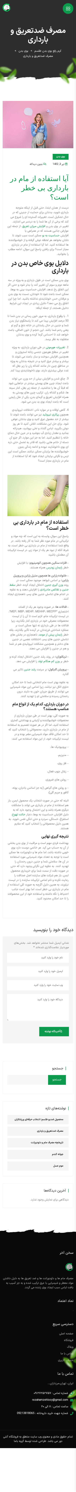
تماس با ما (66, 1353)
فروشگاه (68, 1340)
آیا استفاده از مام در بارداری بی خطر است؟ (39, 188)
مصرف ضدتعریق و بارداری (50, 1131)
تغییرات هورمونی (55, 347)
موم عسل (58, 1166)
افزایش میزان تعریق (33, 226)
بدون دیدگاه (36, 164)
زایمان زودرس (54, 567)
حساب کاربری (65, 1360)
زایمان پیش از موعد (50, 635)
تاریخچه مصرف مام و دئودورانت (47, 1142)
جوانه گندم (57, 1154)
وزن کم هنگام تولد (49, 661)
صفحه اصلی (66, 1334)
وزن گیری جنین (54, 585)
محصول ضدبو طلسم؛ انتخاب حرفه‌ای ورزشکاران (38, 1119)
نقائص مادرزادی (49, 590)
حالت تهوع (18, 814)
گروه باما (19, 1441)
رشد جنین (30, 669)
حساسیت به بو (51, 235)
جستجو (57, 1068)
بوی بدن (60, 156)
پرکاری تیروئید (51, 415)
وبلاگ (70, 1347)
